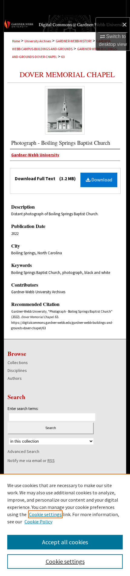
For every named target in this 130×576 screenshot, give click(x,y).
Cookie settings (45, 514)
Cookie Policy (38, 522)
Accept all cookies (65, 542)
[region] (65, 525)
